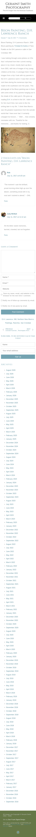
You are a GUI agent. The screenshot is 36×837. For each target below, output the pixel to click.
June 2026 (10, 377)
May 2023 (9, 511)
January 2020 (11, 657)
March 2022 (10, 562)
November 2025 (12, 403)
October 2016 (11, 798)
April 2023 (10, 515)
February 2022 (11, 566)
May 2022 (9, 555)
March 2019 (10, 693)
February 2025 (11, 435)
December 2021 (12, 573)
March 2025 (10, 432)
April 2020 (10, 646)
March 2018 (10, 736)
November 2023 (12, 490)
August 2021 (10, 588)
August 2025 (10, 414)
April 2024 (10, 472)
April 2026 (10, 385)
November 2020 (12, 620)
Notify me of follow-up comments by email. (19, 300)
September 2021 (12, 584)
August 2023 (10, 501)
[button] (3, 18)
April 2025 (10, 428)
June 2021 (10, 595)
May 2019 (9, 686)
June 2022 (10, 551)
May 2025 (9, 424)
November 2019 (12, 664)
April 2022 (10, 559)
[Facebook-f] (18, 832)
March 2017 (10, 780)
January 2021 (11, 613)
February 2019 (11, 696)
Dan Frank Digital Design (16, 819)
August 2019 (10, 675)
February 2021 (11, 609)
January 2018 (11, 744)
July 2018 (9, 722)
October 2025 (11, 406)
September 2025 (12, 410)
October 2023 (11, 493)
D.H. (8, 100)
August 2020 (10, 631)
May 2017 (9, 773)
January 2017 (11, 787)
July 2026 (9, 374)
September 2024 (12, 454)
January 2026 (11, 396)
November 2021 (12, 577)
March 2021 (10, 606)
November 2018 (12, 707)
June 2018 (10, 725)
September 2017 (12, 758)
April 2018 (10, 733)
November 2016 (12, 794)
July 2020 (9, 635)
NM (15, 319)
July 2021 (9, 591)
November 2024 (12, 446)
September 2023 (12, 497)
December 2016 (12, 791)
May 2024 (9, 468)
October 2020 (11, 624)
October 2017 (11, 754)
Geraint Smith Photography (18, 6)
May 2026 (9, 381)
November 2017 (12, 751)
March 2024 (10, 475)
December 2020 (12, 617)
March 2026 (10, 388)
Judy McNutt (12, 214)
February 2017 (11, 783)
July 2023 (9, 504)
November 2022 (12, 533)
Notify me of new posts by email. (15, 306)
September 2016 (12, 802)
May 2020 (9, 642)
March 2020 (10, 649)
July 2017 (9, 765)
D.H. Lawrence (7, 319)
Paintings (8, 323)
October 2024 (11, 450)
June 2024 (10, 464)
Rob (8, 173)
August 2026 (10, 370)
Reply (6, 201)
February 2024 (11, 479)
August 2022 (10, 544)
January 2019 (11, 700)
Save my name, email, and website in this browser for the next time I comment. (18, 295)
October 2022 (11, 537)
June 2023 (10, 508)
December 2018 (12, 704)
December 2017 (12, 747)
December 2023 (12, 486)
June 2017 (10, 769)
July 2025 (9, 417)
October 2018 (11, 711)
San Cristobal (26, 323)
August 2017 (10, 762)
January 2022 (11, 570)
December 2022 (12, 530)
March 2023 (10, 519)
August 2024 (10, 457)
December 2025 (12, 399)
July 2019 (9, 678)
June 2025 (10, 421)
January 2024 (11, 483)
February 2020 (11, 653)
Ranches (16, 323)
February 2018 (11, 740)
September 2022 (12, 541)
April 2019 (10, 689)
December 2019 (12, 660)
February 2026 (11, 392)
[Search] (25, 18)
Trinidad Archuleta (21, 46)
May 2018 (9, 729)
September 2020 (12, 628)
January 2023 (11, 526)
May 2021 (9, 599)
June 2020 (10, 638)
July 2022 (9, 548)
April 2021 (10, 602)
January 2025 (11, 439)
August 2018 (10, 718)
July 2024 (9, 461)
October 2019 (11, 668)
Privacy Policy (15, 824)
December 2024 (12, 443)
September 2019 (12, 671)
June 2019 (10, 682)
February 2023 (11, 522)
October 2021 (11, 580)
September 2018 (12, 715)
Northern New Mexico (26, 319)
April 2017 (10, 776)
